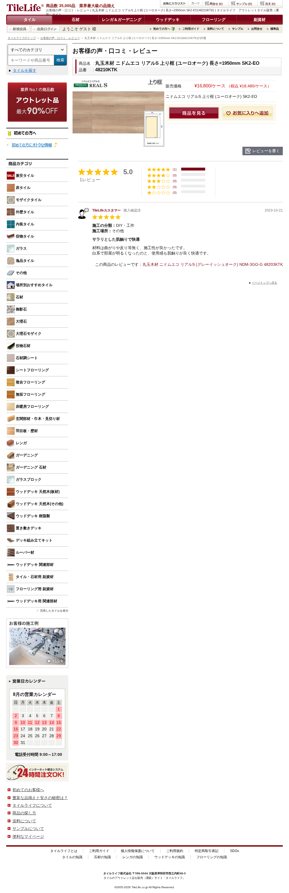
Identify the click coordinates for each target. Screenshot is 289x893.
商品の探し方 (24, 813)
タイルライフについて (32, 805)
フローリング (213, 19)
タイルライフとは (63, 851)
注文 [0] (270, 3)
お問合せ (256, 28)
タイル (30, 19)
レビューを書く (266, 150)
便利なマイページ (28, 836)
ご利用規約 (174, 851)
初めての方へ (161, 28)
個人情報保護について (138, 851)
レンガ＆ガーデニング (121, 19)
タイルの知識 (72, 857)
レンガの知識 (132, 857)
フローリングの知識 (211, 857)
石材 (76, 19)
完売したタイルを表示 (54, 610)
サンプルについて (28, 828)
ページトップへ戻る (264, 282)
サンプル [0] (244, 3)
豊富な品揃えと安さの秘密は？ (40, 797)
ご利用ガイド (190, 28)
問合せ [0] (216, 3)
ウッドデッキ (167, 19)
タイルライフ (111, 873)
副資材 (260, 19)
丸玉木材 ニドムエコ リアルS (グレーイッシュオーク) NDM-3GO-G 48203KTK (213, 264)
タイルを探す (24, 70)
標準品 (274, 28)
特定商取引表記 (206, 851)
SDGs (234, 851)
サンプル (237, 28)
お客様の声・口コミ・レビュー (60, 38)
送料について (215, 28)
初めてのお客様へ (28, 790)
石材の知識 (102, 857)
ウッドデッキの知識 (169, 857)
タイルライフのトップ (22, 38)
